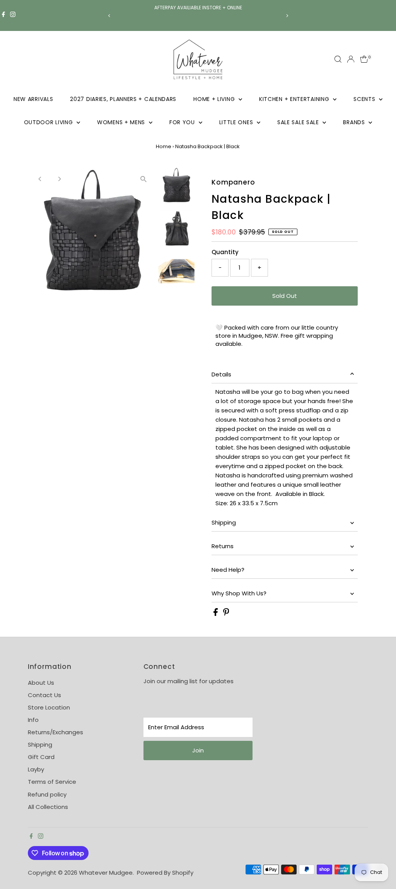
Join (198, 750)
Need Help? (228, 570)
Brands (355, 122)
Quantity (225, 252)
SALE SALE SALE (299, 122)
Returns (223, 546)
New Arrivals (33, 99)
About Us (41, 683)
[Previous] (109, 15)
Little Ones (237, 122)
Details (221, 374)
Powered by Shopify (165, 872)
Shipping (224, 522)
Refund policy (47, 794)
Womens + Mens (122, 122)
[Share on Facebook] (216, 614)
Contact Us (44, 695)
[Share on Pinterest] (226, 614)
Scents (365, 99)
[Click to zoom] (143, 179)
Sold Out (284, 296)
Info (33, 720)
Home (163, 146)
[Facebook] (3, 15)
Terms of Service (52, 782)
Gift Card (41, 757)
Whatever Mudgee (106, 872)
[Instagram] (12, 15)
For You (183, 122)
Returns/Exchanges (55, 732)
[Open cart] (364, 59)
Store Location (49, 707)
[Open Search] (338, 59)
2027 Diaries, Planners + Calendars (123, 99)
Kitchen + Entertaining (295, 99)
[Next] (286, 15)
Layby (36, 769)
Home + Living (215, 99)
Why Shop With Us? (239, 593)
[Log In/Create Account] (350, 59)
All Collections (48, 807)
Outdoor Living (49, 122)
